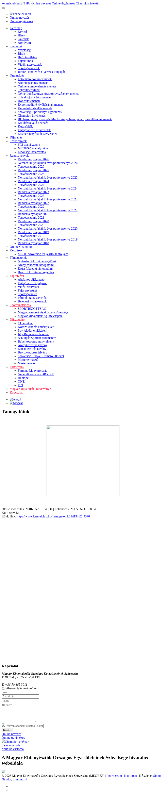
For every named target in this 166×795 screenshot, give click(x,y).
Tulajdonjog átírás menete (34, 97)
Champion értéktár (87, 3)
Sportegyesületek (29, 68)
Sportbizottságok (20, 305)
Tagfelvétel (17, 276)
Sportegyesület (27, 294)
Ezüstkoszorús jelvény (32, 348)
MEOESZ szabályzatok (33, 148)
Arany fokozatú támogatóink (36, 265)
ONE (21, 381)
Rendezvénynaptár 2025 (33, 170)
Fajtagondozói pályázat (32, 283)
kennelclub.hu (11, 3)
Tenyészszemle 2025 (31, 174)
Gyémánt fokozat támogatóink (37, 261)
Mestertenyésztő (28, 359)
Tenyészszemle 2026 (31, 166)
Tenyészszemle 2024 (31, 184)
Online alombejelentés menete (37, 86)
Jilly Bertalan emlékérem (33, 334)
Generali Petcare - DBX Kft (36, 374)
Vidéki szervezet (28, 286)
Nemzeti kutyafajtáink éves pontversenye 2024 (48, 188)
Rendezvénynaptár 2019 (33, 232)
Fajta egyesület (27, 290)
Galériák (23, 39)
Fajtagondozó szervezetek (34, 130)
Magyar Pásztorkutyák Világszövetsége (43, 312)
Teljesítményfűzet (29, 90)
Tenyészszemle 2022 (31, 206)
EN (23, 3)
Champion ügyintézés (32, 115)
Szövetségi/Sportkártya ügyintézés (40, 112)
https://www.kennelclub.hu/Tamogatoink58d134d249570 (53, 516)
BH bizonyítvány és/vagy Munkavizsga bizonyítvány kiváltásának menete (65, 119)
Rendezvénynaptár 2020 (33, 221)
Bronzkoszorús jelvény (32, 352)
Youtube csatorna (13, 749)
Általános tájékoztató (31, 279)
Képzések (16, 250)
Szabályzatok (18, 141)
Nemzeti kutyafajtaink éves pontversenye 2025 (48, 177)
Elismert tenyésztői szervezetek (37, 133)
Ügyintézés (17, 75)
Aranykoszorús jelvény (32, 345)
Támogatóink (18, 257)
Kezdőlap (16, 28)
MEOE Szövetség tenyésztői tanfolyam (43, 254)
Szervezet (16, 46)
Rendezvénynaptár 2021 (33, 214)
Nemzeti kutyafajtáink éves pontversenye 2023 (48, 199)
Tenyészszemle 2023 (31, 195)
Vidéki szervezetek (30, 64)
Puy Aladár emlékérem (32, 330)
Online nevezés (41, 3)
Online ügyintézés (64, 3)
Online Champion (21, 246)
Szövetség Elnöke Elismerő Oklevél (41, 356)
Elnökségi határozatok (32, 152)
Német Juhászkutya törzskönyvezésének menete (48, 93)
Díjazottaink (17, 319)
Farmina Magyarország (32, 370)
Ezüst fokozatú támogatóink (35, 268)
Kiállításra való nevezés (33, 123)
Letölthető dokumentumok (35, 79)
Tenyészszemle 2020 (31, 225)
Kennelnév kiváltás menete (35, 108)
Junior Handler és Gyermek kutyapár (41, 71)
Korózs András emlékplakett (36, 327)
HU (28, 3)
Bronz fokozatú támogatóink (36, 272)
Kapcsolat (16, 392)
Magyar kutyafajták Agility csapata (40, 316)
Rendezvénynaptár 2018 (33, 243)
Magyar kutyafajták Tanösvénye (30, 389)
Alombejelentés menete (33, 82)
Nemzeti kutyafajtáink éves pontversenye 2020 (48, 228)
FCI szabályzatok (29, 144)
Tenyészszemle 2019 (31, 235)
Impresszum (114, 775)
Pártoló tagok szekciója (32, 297)
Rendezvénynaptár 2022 (33, 203)
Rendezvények (19, 155)
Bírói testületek (27, 57)
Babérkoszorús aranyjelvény (36, 341)
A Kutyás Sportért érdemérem (37, 337)
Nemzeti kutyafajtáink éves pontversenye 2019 (48, 239)
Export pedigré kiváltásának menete (40, 104)
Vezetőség (24, 50)
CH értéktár (25, 323)
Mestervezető (26, 363)
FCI (20, 385)
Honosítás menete (29, 101)
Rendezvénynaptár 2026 (33, 159)
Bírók (21, 53)
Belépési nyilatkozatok (32, 301)
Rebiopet (23, 378)
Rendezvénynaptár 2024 (33, 181)
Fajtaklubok (25, 61)
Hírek (21, 35)
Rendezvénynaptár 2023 (33, 192)
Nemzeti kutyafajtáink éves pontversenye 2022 (48, 210)
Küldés (7, 730)
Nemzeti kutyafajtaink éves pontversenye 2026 (48, 163)
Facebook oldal (11, 745)
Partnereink (17, 367)
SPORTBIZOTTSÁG (32, 308)
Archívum (24, 42)
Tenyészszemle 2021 (31, 217)
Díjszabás (16, 137)
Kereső (22, 31)
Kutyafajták (25, 126)
